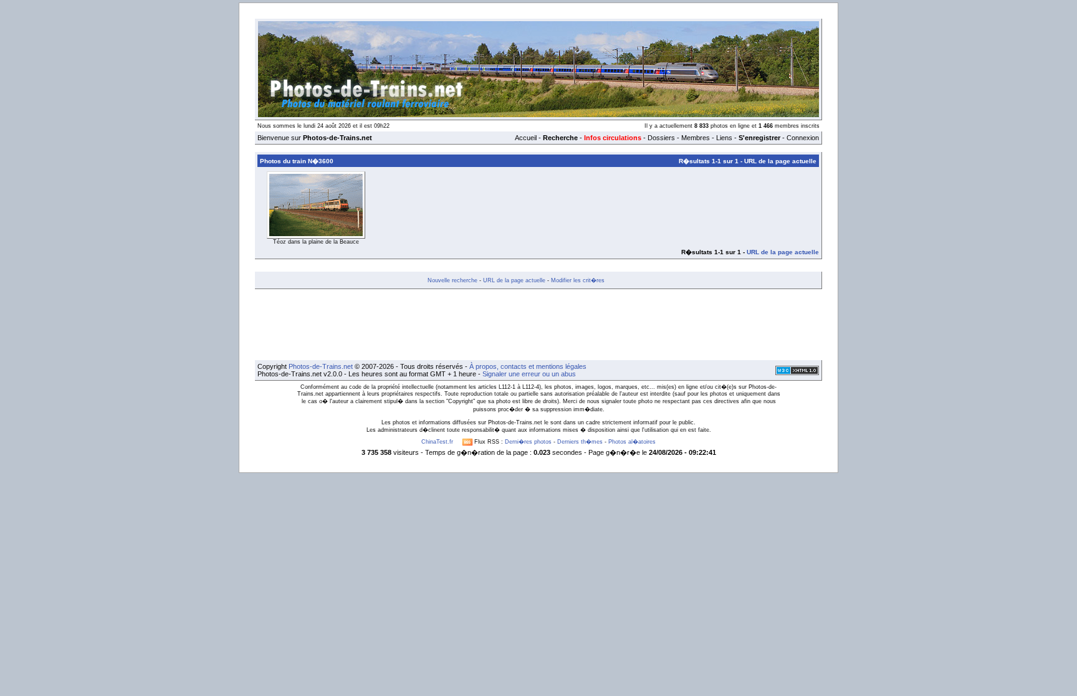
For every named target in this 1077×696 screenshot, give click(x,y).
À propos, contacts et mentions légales (527, 366)
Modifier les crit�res (578, 280)
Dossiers (661, 137)
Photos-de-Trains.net (321, 366)
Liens (724, 137)
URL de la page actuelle (780, 161)
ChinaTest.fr (437, 442)
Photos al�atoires (632, 442)
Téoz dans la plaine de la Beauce (316, 242)
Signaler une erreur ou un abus (529, 374)
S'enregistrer (759, 137)
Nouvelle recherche (452, 280)
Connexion (803, 137)
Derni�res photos (528, 442)
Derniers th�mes (580, 442)
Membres (695, 137)
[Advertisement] (538, 325)
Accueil (526, 137)
